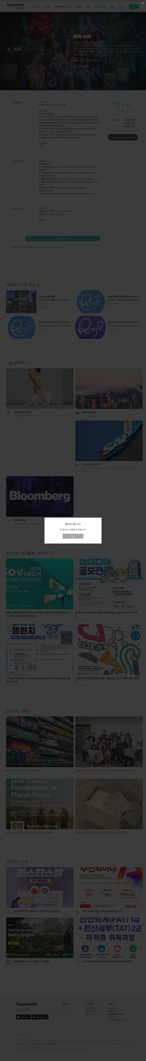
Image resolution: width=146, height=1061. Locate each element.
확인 (73, 536)
